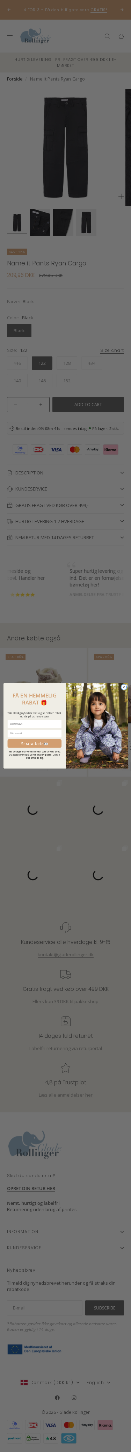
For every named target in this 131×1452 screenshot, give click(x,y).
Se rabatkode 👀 (34, 743)
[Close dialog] (123, 687)
